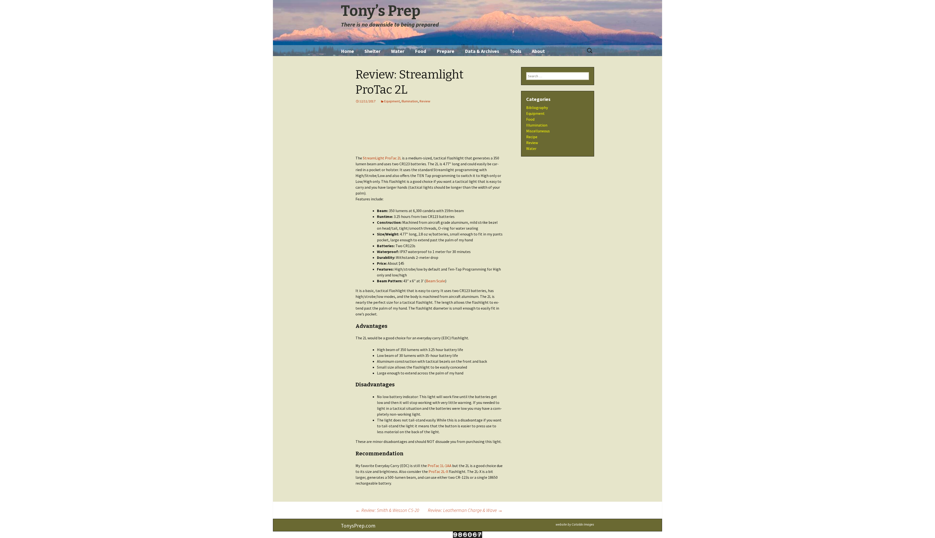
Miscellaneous (538, 130)
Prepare (445, 51)
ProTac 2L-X (438, 471)
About (538, 51)
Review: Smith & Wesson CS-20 (387, 510)
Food (420, 51)
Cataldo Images (583, 524)
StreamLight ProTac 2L (382, 158)
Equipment (392, 101)
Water (397, 51)
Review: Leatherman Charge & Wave (465, 510)
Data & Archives (482, 51)
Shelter (373, 51)
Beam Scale (435, 280)
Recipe (531, 136)
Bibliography (537, 107)
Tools (515, 51)
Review (425, 101)
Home (347, 51)
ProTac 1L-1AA (439, 465)
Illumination (410, 101)
